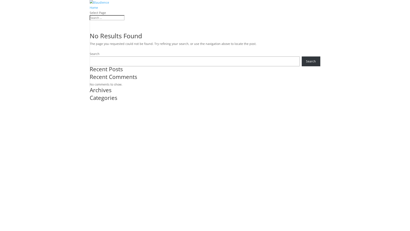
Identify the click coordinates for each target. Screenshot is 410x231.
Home (94, 8)
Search (95, 54)
